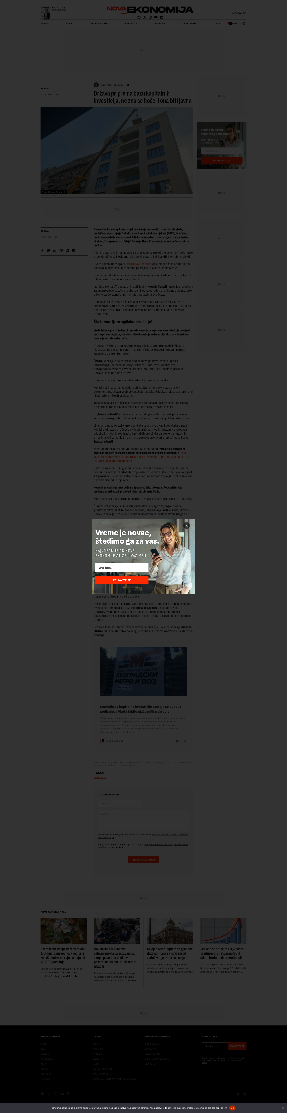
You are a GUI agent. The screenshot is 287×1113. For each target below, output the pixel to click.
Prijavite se (122, 580)
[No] (283, 1108)
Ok (232, 1108)
